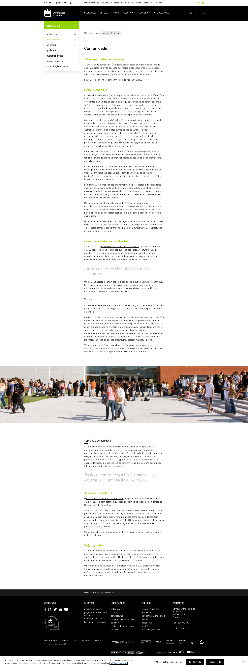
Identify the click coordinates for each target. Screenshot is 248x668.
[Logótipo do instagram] (49, 610)
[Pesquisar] (203, 13)
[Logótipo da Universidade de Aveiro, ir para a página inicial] (54, 13)
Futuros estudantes (91, 3)
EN (196, 13)
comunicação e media (57, 66)
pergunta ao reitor (92, 609)
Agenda (58, 3)
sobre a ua (90, 13)
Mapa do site (99, 641)
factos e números (55, 61)
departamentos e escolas (122, 619)
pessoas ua (147, 623)
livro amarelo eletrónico (95, 622)
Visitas (88, 299)
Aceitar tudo (215, 662)
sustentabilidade (54, 55)
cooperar (144, 13)
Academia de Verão (128, 285)
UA (85, 33)
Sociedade (158, 3)
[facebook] (65, 2)
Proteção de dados (50, 641)
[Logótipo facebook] (45, 610)
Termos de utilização (68, 641)
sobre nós (51, 34)
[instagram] (70, 2)
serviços (115, 623)
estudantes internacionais (153, 616)
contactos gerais (180, 628)
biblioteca (115, 630)
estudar (104, 13)
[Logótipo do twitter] (55, 610)
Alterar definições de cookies (169, 662)
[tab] (61, 34)
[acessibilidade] (190, 13)
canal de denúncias (93, 618)
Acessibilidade (86, 641)
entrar (198, 3)
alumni (145, 619)
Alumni (138, 3)
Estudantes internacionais (124, 3)
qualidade (51, 50)
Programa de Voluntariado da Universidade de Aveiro (111, 565)
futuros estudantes (150, 609)
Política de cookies (118, 663)
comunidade (52, 39)
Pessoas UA (148, 3)
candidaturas (117, 616)
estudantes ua (148, 612)
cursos (114, 612)
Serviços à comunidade (97, 440)
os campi (51, 45)
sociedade (146, 626)
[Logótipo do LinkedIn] (60, 610)
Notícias (47, 3)
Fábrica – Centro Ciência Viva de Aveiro (120, 246)
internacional (161, 13)
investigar (128, 13)
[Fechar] (243, 662)
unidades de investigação (122, 626)
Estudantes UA (106, 3)
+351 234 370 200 (181, 623)
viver (116, 13)
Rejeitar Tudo (195, 662)
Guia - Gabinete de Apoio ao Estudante (105, 498)
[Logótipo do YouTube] (66, 610)
